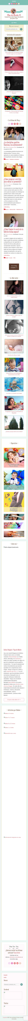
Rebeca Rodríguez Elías (11, 147)
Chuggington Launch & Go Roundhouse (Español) (14, 412)
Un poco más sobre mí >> (14, 699)
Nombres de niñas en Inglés (14, 355)
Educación (12, 209)
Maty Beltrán (11, 682)
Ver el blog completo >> (14, 266)
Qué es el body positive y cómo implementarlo (14, 296)
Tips (14, 257)
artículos (12, 957)
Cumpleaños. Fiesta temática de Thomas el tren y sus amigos (14, 112)
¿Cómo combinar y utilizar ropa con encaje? (14, 316)
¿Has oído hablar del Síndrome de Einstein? (14, 92)
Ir (21, 984)
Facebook (17, 658)
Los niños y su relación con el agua (14, 393)
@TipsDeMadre (12, 656)
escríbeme (18, 957)
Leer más (6, 207)
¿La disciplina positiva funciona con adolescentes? (13, 143)
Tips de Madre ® (14, 15)
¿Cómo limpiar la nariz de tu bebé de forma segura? (13, 230)
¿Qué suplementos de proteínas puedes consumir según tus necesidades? (14, 53)
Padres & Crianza (14, 159)
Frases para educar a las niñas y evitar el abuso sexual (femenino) (14, 72)
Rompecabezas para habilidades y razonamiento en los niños (14, 374)
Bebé (7, 257)
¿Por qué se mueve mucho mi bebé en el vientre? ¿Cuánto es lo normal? (14, 335)
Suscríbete (17, 952)
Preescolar (19, 209)
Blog (7, 159)
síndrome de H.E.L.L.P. (12, 671)
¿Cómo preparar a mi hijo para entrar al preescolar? (12, 180)
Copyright (5, 1017)
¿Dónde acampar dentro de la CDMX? (14, 431)
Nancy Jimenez (9, 184)
